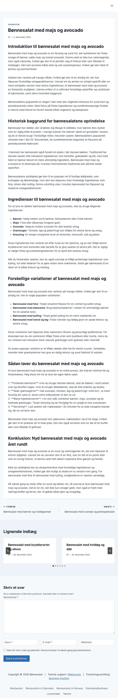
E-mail (47, 642)
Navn (9, 642)
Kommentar (11, 597)
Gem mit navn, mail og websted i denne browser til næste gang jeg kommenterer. (49, 650)
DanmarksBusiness (97, 688)
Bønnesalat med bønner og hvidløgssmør (27, 509)
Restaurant (16, 688)
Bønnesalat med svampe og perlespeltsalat (90, 509)
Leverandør (53, 693)
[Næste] (110, 550)
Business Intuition (59, 678)
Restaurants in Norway (70, 688)
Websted (86, 642)
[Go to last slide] (8, 550)
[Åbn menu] (112, 5)
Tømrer (67, 693)
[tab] (53, 566)
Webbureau (74, 674)
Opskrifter (14, 24)
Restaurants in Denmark (40, 688)
